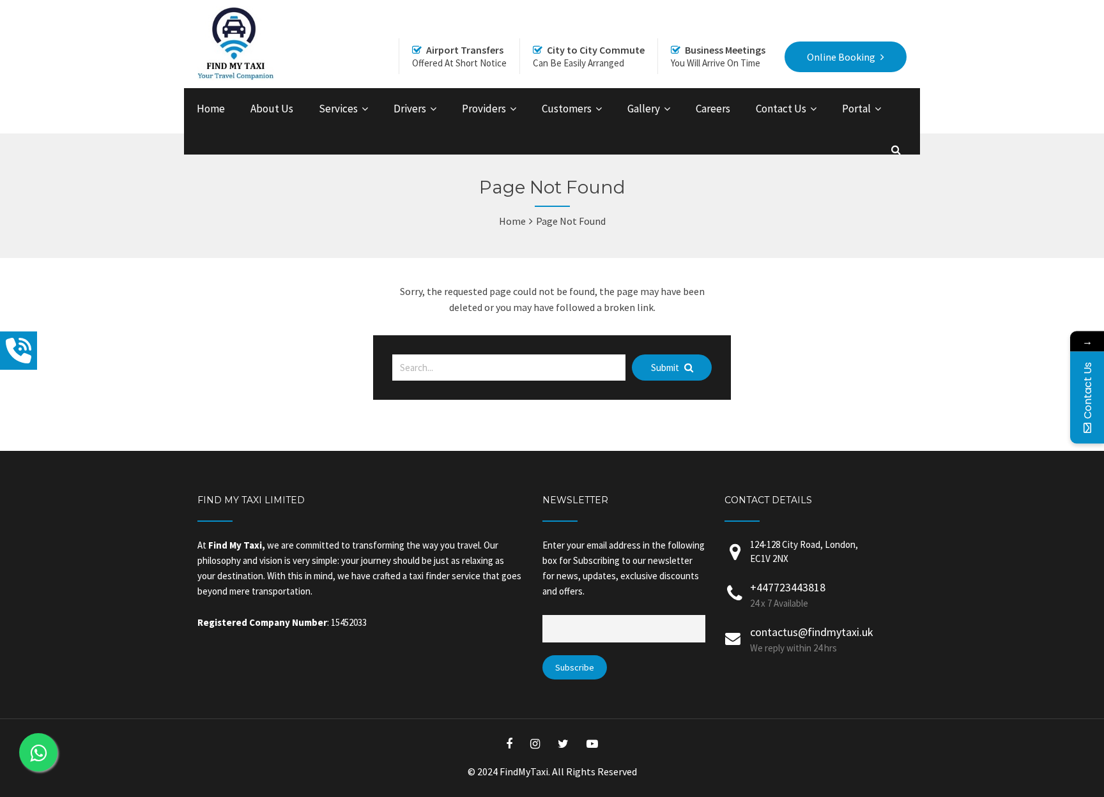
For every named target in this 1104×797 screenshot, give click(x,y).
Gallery (643, 109)
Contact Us (781, 109)
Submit (666, 367)
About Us (271, 109)
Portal (856, 109)
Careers (713, 109)
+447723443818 (787, 587)
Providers (484, 109)
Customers (567, 109)
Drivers (410, 109)
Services (338, 109)
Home (211, 109)
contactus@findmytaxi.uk (811, 632)
